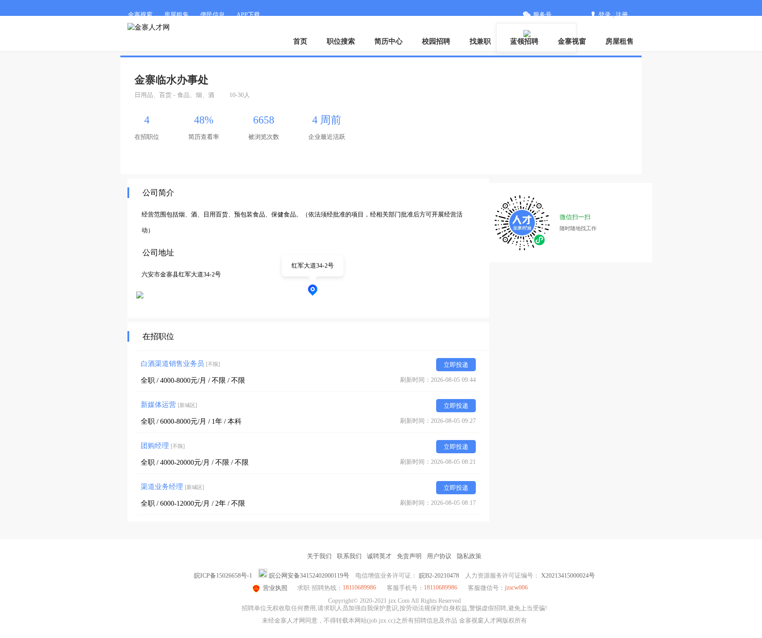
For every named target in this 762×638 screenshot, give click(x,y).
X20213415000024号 (568, 575)
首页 (300, 41)
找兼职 (480, 41)
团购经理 (163, 445)
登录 (604, 14)
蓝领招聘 (524, 41)
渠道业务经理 (172, 486)
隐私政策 (469, 556)
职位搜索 (341, 41)
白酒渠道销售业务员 (180, 363)
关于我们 (319, 556)
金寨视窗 (140, 14)
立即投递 (456, 365)
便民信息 (212, 14)
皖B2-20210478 (439, 575)
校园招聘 (436, 41)
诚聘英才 (379, 556)
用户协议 (439, 556)
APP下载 (248, 14)
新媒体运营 (169, 404)
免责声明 (409, 556)
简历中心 (388, 41)
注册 (622, 14)
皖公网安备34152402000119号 (309, 575)
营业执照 (275, 588)
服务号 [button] (542, 14)
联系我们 (349, 556)
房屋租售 (176, 14)
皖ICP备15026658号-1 (223, 575)
